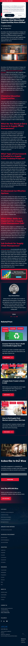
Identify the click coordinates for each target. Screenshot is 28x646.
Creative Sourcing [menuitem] (4, 514)
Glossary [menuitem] (3, 579)
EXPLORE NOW (5, 498)
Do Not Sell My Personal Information (9, 636)
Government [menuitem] (3, 559)
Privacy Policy (6, 10)
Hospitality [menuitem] (3, 552)
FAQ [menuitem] (1, 584)
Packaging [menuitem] (3, 562)
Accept (9, 15)
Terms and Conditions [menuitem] (6, 631)
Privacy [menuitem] (2, 633)
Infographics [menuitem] (3, 574)
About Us (3, 589)
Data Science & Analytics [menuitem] (6, 517)
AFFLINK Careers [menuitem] (4, 592)
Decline (20, 15)
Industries (4, 547)
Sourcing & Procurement (8, 534)
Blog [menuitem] (2, 582)
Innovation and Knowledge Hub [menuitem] (7, 512)
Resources (4, 567)
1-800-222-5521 (9, 1)
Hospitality (5, 328)
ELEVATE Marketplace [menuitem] (5, 540)
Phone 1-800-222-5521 (5, 612)
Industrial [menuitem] (3, 555)
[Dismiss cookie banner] (20, 4)
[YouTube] (6, 621)
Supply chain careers (5, 249)
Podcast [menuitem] (2, 577)
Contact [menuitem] (2, 599)
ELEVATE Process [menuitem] (4, 537)
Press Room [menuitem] (3, 597)
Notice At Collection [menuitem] (5, 634)
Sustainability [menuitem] (3, 594)
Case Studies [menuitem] (3, 570)
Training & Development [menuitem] (5, 519)
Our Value (3, 509)
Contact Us (4, 605)
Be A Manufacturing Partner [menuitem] (6, 529)
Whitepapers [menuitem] (3, 572)
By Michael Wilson (7, 26)
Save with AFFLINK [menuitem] (4, 542)
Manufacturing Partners (8, 526)
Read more (7, 357)
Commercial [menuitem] (3, 557)
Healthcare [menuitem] (3, 550)
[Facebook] (1, 621)
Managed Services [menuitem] (4, 522)
